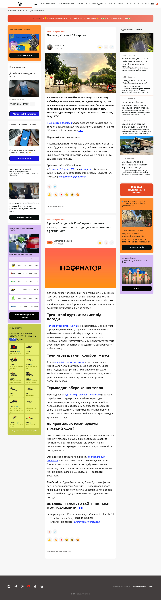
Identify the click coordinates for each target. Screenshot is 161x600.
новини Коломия (55, 206)
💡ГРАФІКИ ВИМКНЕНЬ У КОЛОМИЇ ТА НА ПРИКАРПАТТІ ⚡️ (71, 18)
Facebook (53, 169)
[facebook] (9, 586)
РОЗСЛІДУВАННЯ (99, 4)
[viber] (22, 586)
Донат (137, 288)
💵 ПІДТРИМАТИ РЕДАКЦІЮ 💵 (116, 18)
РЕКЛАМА (145, 4)
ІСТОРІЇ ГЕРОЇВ (83, 4)
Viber (74, 169)
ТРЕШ (136, 4)
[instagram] (42, 586)
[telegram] (15, 586)
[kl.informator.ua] (20, 4)
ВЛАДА (120, 4)
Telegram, (65, 169)
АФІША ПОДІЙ (137, 247)
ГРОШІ (128, 4)
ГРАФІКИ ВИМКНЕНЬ (48, 4)
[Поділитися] (106, 47)
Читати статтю (24, 217)
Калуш (151, 586)
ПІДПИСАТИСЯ (24, 158)
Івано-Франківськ (139, 586)
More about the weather (24, 114)
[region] (24, 110)
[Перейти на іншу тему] (157, 3)
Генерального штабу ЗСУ (28, 431)
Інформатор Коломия (59, 122)
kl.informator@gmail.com (72, 176)
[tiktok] (35, 586)
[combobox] (22, 104)
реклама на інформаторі (59, 551)
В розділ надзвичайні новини (136, 189)
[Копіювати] (111, 47)
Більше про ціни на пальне (24, 315)
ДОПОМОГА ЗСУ (24, 55)
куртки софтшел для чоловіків (82, 394)
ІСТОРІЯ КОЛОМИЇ (67, 4)
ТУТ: (80, 508)
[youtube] (28, 586)
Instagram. (87, 169)
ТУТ (80, 130)
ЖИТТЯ (112, 4)
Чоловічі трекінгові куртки (62, 325)
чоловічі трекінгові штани (69, 362)
